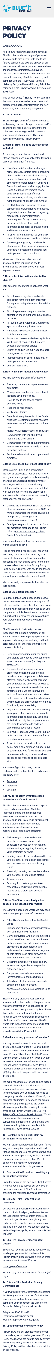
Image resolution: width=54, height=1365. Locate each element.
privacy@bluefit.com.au (15, 1266)
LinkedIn (11, 789)
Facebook (12, 781)
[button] (48, 8)
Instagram (12, 785)
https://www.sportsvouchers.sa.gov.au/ (27, 430)
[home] (17, 9)
